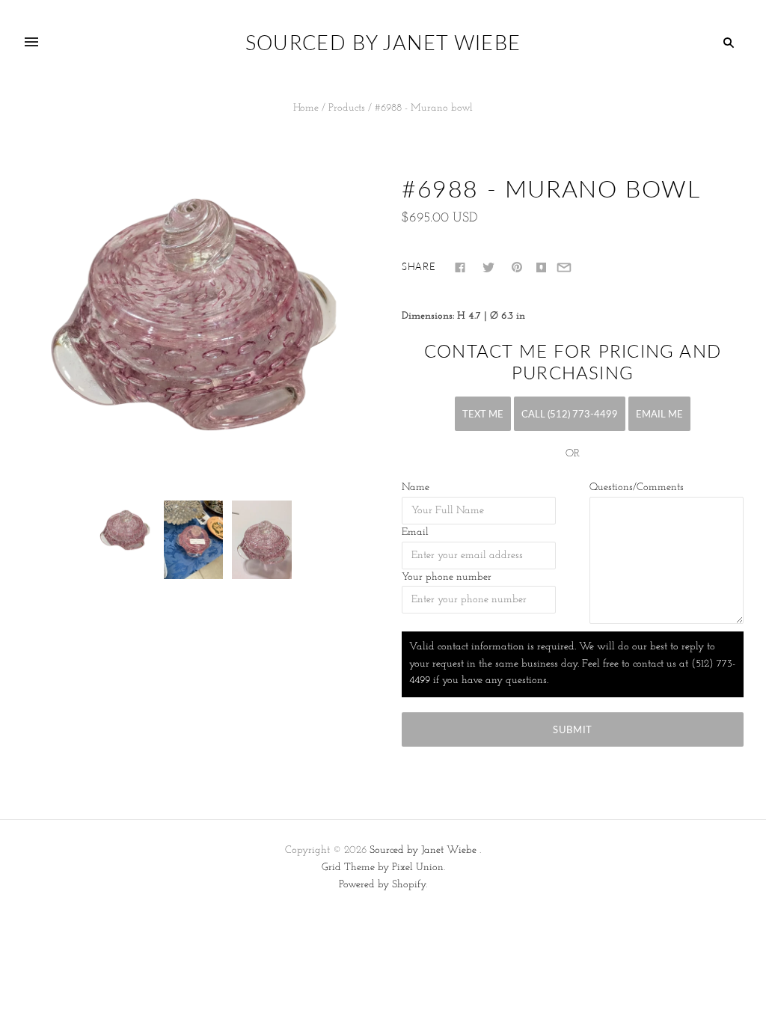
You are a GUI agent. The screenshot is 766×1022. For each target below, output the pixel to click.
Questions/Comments (636, 487)
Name (415, 487)
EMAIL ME (659, 414)
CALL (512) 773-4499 (569, 414)
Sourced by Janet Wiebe (423, 850)
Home (306, 108)
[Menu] (31, 42)
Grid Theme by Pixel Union (383, 867)
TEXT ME (482, 414)
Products (346, 108)
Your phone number (446, 577)
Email (415, 532)
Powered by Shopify (382, 884)
